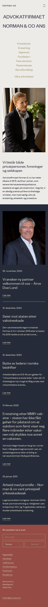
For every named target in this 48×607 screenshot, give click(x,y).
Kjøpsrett (24, 52)
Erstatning (24, 47)
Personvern (7, 570)
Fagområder (8, 554)
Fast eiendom (24, 60)
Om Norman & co (10, 566)
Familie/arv (24, 56)
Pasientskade (24, 65)
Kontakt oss (8, 574)
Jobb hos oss (8, 562)
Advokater (7, 558)
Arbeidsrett (24, 43)
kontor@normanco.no (12, 597)
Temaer (8, 544)
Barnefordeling (24, 69)
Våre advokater (24, 76)
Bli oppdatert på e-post (14, 529)
